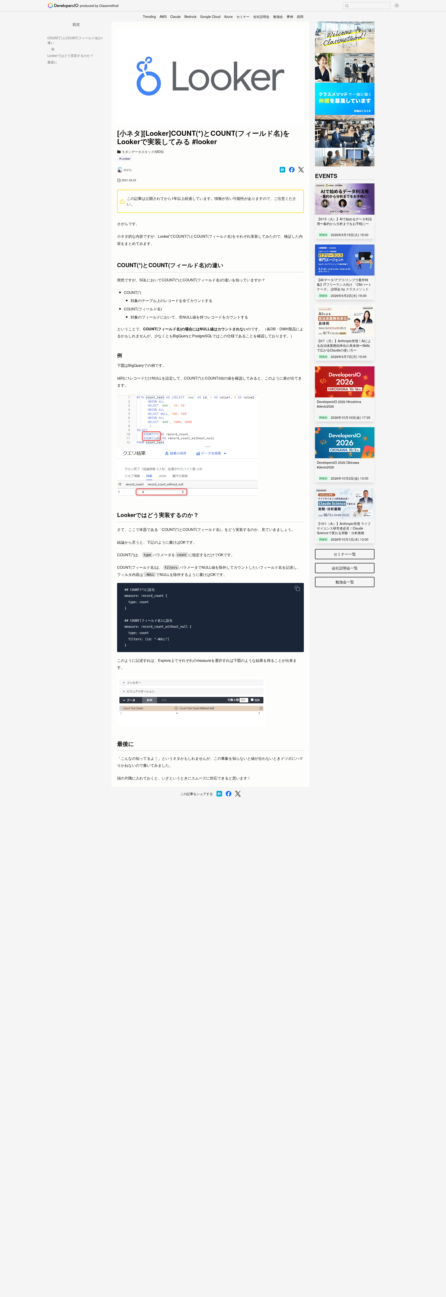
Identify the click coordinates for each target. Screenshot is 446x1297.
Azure (228, 16)
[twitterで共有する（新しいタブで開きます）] (301, 170)
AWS (163, 16)
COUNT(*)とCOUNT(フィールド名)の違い (74, 40)
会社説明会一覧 (345, 568)
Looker (125, 158)
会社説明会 (261, 16)
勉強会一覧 (344, 582)
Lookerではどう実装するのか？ (70, 55)
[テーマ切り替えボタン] (397, 5)
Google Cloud (210, 16)
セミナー (242, 16)
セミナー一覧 (345, 554)
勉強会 (278, 16)
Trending (149, 16)
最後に (52, 62)
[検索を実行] (347, 6)
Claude (175, 16)
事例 (290, 16)
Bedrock (190, 16)
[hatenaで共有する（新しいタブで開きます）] (282, 169)
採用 (300, 16)
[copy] (297, 588)
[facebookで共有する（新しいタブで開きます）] (292, 169)
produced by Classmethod (99, 5)
